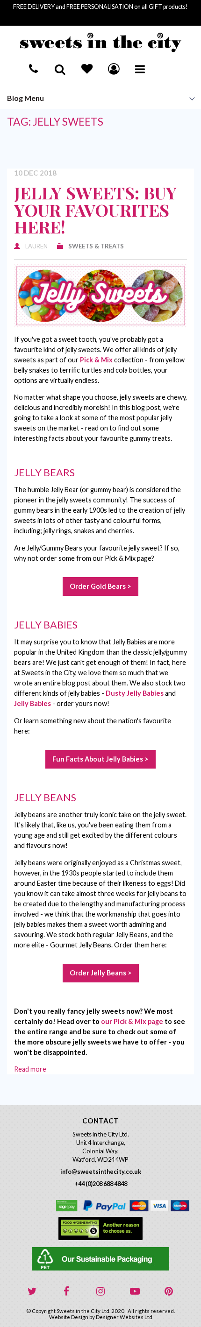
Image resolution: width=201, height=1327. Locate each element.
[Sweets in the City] (100, 42)
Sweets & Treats (96, 246)
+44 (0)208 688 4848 (100, 1183)
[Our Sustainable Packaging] (100, 1259)
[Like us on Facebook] (66, 1292)
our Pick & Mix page (132, 1021)
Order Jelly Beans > (101, 973)
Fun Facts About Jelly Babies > (100, 759)
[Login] (113, 68)
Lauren (36, 246)
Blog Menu (25, 97)
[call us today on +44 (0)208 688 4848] (33, 68)
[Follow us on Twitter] (32, 1292)
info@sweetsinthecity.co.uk (100, 1171)
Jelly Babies (32, 703)
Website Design (68, 1317)
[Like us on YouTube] (135, 1292)
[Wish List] (86, 68)
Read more (30, 1069)
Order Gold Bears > (100, 586)
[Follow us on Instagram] (100, 1292)
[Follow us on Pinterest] (169, 1292)
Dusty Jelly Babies (135, 693)
